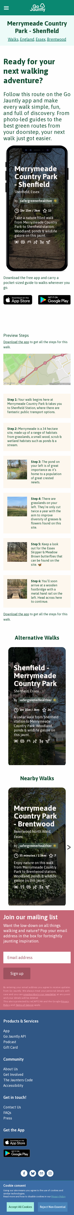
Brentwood (56, 39)
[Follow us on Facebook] (24, 1173)
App (6, 1031)
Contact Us (12, 1107)
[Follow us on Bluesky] (32, 1173)
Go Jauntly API (14, 1036)
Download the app (16, 342)
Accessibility (13, 1085)
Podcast (9, 1042)
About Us (10, 1069)
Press (7, 1118)
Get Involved (13, 1074)
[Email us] (41, 1173)
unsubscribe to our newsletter (39, 994)
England (27, 39)
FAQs (7, 1113)
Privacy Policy (58, 1196)
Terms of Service (25, 1005)
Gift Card (10, 1047)
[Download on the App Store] (17, 300)
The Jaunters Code (18, 1080)
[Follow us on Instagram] (50, 1173)
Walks (13, 39)
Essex (41, 39)
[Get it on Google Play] (54, 300)
